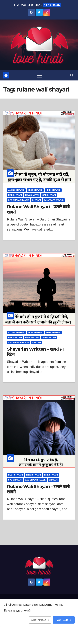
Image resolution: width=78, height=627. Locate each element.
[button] (71, 75)
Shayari (36, 200)
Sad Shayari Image (18, 200)
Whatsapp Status (54, 200)
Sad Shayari (49, 195)
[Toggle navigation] (39, 75)
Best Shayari (35, 190)
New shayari (32, 195)
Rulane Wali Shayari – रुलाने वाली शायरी (38, 209)
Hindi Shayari (53, 190)
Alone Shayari (16, 190)
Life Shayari (15, 195)
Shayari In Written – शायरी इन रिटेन (35, 351)
